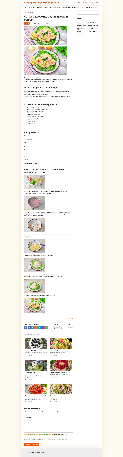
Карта (96, 2)
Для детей (80, 23)
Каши (65, 7)
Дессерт (45, 7)
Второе (33, 7)
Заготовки (52, 7)
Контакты (85, 2)
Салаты (82, 7)
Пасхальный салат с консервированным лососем (33, 373)
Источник (70, 318)
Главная (79, 2)
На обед (81, 25)
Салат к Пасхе (54, 350)
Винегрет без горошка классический (35, 396)
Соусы (88, 7)
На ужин (70, 327)
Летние (85, 23)
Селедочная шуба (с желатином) (59, 372)
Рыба (96, 7)
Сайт (58, 411)
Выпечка (39, 7)
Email (42, 411)
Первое (76, 7)
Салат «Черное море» (31, 350)
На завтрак (91, 23)
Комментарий (28, 417)
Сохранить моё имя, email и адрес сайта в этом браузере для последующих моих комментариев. (45, 439)
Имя (25, 411)
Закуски (59, 7)
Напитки (70, 7)
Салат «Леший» (54, 396)
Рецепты (27, 7)
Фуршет (84, 33)
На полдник (90, 26)
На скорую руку (85, 31)
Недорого (79, 33)
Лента (91, 2)
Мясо (92, 7)
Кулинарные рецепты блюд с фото (41, 2)
